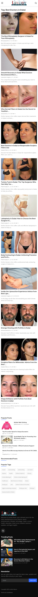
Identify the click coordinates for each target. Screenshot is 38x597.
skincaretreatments (5, 330)
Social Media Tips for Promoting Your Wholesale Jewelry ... (25, 437)
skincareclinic (4, 113)
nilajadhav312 (5, 454)
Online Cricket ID (20, 473)
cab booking (21, 470)
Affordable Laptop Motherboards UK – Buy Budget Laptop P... (24, 540)
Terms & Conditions (7, 592)
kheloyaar (4, 484)
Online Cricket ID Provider (22, 484)
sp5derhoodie (17, 424)
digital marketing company (9, 488)
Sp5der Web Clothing (20, 422)
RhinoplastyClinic (5, 40)
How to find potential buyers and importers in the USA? (24, 550)
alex (3, 433)
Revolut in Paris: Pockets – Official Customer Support (18, 446)
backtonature (17, 562)
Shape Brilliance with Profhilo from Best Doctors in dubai (16, 400)
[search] (36, 3)
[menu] (2, 3)
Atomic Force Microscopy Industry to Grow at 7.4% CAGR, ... (19, 451)
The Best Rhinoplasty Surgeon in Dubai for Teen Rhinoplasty (17, 37)
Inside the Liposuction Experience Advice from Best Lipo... (19, 292)
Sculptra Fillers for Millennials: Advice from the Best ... (19, 363)
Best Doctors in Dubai (16, 481)
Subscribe (33, 580)
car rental (29, 470)
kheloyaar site (23, 488)
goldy (15, 440)
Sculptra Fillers (4, 150)
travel (3, 470)
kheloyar (32, 488)
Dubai (26, 481)
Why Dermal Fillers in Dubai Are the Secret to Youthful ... (18, 110)
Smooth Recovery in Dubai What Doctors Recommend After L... (16, 74)
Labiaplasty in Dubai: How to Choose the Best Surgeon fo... (18, 220)
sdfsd (15, 543)
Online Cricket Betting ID (20, 477)
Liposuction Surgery (5, 77)
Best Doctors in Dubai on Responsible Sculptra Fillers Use (19, 147)
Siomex (15, 553)
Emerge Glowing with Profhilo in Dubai (15, 328)
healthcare (5, 481)
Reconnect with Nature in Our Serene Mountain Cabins (23, 560)
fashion (4, 473)
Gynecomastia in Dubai (8, 492)
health (11, 473)
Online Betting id (6, 477)
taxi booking (11, 470)
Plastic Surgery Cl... (5, 186)
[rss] (3, 531)
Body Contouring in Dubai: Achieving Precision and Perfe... (19, 256)
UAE (12, 484)
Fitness (29, 473)
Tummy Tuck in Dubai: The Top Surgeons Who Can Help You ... (18, 183)
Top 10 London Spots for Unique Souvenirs (15, 431)
